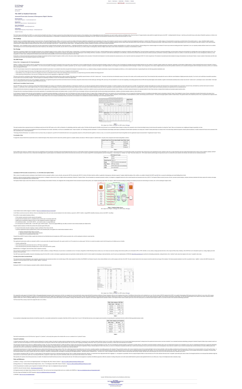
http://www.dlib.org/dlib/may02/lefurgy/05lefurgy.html (73, 361)
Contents (132, 1)
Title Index (127, 1)
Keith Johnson (18, 28)
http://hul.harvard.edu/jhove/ (36, 368)
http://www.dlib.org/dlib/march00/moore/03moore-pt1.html (79, 363)
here (116, 125)
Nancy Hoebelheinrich (19, 25)
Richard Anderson (18, 18)
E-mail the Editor (116, 382)
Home (112, 382)
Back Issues (115, 1)
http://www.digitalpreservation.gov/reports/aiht (46, 210)
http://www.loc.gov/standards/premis (27, 374)
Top (113, 380)
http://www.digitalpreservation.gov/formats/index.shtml (89, 370)
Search (109, 1)
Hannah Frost (17, 22)
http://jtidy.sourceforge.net (137, 254)
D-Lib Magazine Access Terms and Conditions (115, 384)
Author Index (121, 1)
